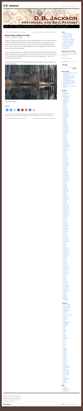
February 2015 (66, 237)
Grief (64, 333)
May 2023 (65, 137)
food (64, 329)
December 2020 (66, 175)
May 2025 (65, 106)
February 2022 (66, 159)
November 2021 (66, 163)
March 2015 (65, 235)
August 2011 (65, 291)
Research (65, 358)
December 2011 (66, 285)
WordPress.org (66, 391)
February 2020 (66, 190)
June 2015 (65, 234)
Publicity (64, 353)
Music (64, 342)
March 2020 (65, 188)
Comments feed (66, 389)
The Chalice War (66, 366)
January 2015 (65, 238)
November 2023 (66, 128)
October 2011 (65, 288)
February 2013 (66, 265)
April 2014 (65, 247)
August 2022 (65, 150)
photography (35, 113)
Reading (64, 357)
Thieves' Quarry (66, 370)
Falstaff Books (66, 325)
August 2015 (65, 231)
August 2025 (65, 102)
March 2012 (65, 281)
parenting (65, 348)
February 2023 (66, 141)
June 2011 (65, 294)
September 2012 (66, 272)
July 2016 (65, 218)
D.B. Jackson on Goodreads (68, 41)
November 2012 (66, 269)
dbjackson (20, 37)
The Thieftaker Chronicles (30, 26)
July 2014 (65, 243)
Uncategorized (66, 377)
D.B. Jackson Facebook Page (68, 39)
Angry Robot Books (67, 307)
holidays (25, 115)
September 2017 (66, 206)
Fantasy (17, 113)
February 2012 (66, 282)
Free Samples (58, 26)
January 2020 (65, 191)
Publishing (65, 354)
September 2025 (66, 100)
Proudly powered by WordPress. (69, 404)
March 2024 (65, 124)
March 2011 (65, 297)
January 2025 (65, 112)
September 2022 (66, 149)
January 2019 (65, 196)
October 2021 (65, 165)
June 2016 (65, 219)
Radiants (64, 355)
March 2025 (65, 109)
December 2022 (66, 144)
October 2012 (65, 270)
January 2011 (65, 300)
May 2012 (65, 278)
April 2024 (65, 122)
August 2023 (65, 133)
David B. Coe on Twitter (67, 43)
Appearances (65, 309)
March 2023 (65, 140)
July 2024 (65, 118)
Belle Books (65, 311)
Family (64, 326)
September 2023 (66, 131)
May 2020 (65, 185)
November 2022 (66, 146)
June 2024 (65, 119)
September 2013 (66, 254)
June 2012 (65, 276)
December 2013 (66, 250)
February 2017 (66, 207)
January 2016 (65, 226)
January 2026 (65, 95)
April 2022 (65, 156)
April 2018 (65, 203)
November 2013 (66, 251)
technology (65, 364)
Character (65, 316)
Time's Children (66, 373)
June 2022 (65, 153)
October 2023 (65, 130)
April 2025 (65, 108)
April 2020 (65, 187)
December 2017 (66, 204)
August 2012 (65, 273)
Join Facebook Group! (67, 33)
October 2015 (65, 229)
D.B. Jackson (11, 5)
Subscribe (64, 65)
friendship (20, 115)
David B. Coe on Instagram (68, 45)
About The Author (41, 26)
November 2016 (66, 212)
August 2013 (65, 256)
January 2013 (65, 266)
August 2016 (65, 216)
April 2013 (65, 262)
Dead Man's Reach (66, 322)
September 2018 (66, 199)
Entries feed (65, 388)
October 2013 (65, 253)
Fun (26, 113)
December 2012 (66, 267)
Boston (64, 313)
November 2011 (66, 287)
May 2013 (65, 260)
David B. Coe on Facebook (68, 42)
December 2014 (66, 240)
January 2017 (65, 209)
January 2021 (65, 174)
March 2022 (65, 158)
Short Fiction (50, 26)
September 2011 (66, 289)
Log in (64, 386)
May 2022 (65, 155)
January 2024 (65, 127)
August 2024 (65, 117)
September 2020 (66, 180)
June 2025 (65, 105)
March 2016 (65, 224)
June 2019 (65, 193)
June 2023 (65, 136)
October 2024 (65, 114)
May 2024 (65, 121)
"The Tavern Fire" (66, 304)
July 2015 (65, 232)
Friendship (22, 113)
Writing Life (65, 382)
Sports (64, 363)
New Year (33, 115)
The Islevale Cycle (17, 26)
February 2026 (66, 93)
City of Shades (66, 317)
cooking (64, 319)
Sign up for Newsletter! (67, 35)
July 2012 (65, 275)
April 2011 (65, 295)
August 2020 (65, 181)
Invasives (65, 336)
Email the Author (66, 46)
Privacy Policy (66, 48)
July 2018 (65, 200)
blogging (46, 113)
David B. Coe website (67, 36)
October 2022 (65, 147)
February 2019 (66, 194)
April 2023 (65, 138)
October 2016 (65, 213)
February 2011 (66, 298)
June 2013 (65, 259)
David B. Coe (12, 115)
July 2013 (65, 257)
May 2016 (65, 221)
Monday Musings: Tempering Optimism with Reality (45, 32)
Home (6, 26)
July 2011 (65, 292)
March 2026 (65, 92)
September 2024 (66, 115)
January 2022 (65, 160)
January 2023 (65, 143)
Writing (64, 380)
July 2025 (65, 103)
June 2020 (65, 184)
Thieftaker (65, 369)
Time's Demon (66, 374)
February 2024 (66, 125)
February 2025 (66, 111)
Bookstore (65, 26)
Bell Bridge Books (66, 310)
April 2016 (65, 222)
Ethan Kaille (65, 323)
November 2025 (66, 97)
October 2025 (65, 99)
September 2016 (66, 215)
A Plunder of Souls (67, 306)
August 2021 (65, 166)
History (64, 335)
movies (64, 341)
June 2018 (65, 202)
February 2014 (66, 248)
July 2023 (65, 134)
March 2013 (65, 263)
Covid (64, 320)
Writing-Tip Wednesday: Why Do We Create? (15, 32)
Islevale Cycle (65, 338)
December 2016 (66, 210)
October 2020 (65, 178)
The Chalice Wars (66, 367)
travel (64, 376)
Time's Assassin (66, 372)
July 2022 (65, 152)
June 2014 (65, 244)
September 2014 (66, 241)
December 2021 (66, 162)
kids (28, 113)
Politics (64, 351)
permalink (50, 115)
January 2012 (65, 284)
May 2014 (65, 246)
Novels (64, 347)
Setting (64, 360)
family (16, 115)
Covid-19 (50, 113)
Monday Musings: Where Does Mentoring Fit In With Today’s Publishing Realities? (69, 77)
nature (30, 113)
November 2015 (66, 228)
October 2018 (65, 197)
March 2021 (65, 171)
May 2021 (65, 168)
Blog (11, 26)
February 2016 (66, 225)
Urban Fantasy (66, 379)
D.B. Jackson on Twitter (67, 38)
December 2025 (66, 96)
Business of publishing (67, 314)
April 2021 (65, 169)
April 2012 (65, 279)
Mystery (64, 344)
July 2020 (65, 182)
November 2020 (66, 177)
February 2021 (66, 172)
